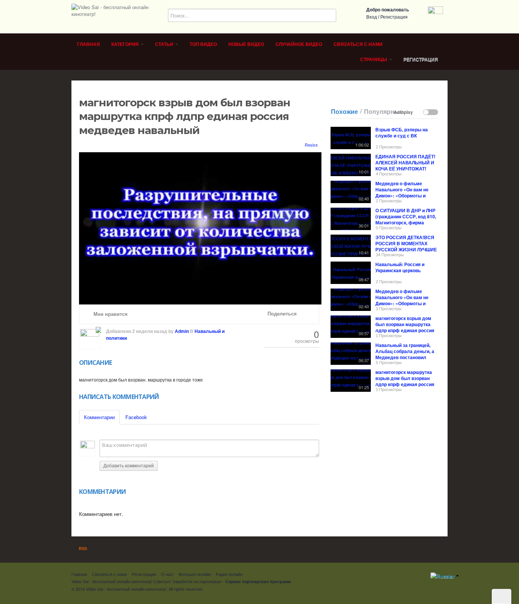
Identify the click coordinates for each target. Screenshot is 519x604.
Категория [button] (125, 44)
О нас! (167, 574)
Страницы (374, 59)
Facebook (136, 417)
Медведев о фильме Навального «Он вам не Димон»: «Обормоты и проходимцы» (402, 192)
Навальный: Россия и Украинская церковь (399, 267)
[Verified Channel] (97, 328)
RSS (82, 548)
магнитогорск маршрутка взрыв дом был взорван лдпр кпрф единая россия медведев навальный (404, 381)
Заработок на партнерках (197, 581)
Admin (182, 331)
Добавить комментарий (128, 465)
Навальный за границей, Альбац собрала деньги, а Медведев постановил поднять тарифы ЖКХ (404, 354)
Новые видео (246, 44)
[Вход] (435, 13)
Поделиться (281, 314)
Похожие (344, 111)
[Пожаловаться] (308, 314)
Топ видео (203, 44)
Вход (371, 17)
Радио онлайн (229, 574)
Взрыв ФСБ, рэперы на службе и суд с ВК (401, 132)
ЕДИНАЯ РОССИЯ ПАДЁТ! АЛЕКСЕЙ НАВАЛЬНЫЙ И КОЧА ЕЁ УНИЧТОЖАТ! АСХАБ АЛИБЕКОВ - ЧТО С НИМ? (406, 168)
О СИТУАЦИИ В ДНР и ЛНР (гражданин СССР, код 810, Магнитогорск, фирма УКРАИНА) (405, 219)
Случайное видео (298, 44)
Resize (311, 145)
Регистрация (394, 17)
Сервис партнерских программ (258, 581)
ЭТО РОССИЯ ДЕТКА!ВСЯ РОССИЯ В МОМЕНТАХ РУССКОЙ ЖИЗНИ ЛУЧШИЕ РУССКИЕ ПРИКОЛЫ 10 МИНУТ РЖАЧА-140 (406, 249)
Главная (88, 44)
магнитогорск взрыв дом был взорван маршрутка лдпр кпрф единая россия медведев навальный (404, 327)
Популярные (383, 111)
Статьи (164, 44)
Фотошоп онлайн (195, 574)
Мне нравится (110, 314)
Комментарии (99, 417)
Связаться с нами (358, 44)
